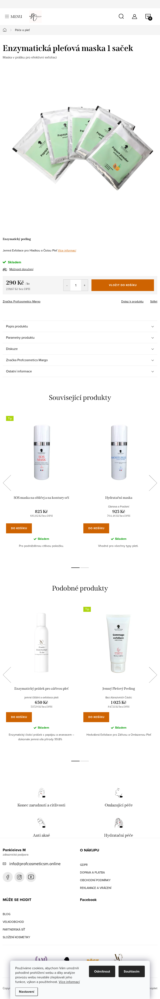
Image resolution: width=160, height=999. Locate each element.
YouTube (31, 877)
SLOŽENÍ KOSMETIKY (16, 937)
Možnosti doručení (21, 269)
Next (153, 483)
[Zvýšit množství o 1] (84, 285)
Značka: (21, 301)
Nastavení (26, 991)
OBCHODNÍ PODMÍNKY (95, 880)
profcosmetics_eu (19, 877)
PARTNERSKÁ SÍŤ (14, 929)
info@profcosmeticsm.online (35, 864)
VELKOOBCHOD (13, 922)
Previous (7, 483)
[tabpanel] (41, 487)
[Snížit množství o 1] (67, 285)
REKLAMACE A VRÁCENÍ (95, 888)
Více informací (69, 981)
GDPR (84, 865)
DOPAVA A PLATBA (92, 872)
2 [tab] (84, 567)
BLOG (6, 914)
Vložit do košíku (123, 285)
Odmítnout (102, 971)
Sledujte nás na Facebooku (8, 877)
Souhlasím (132, 971)
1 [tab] (75, 567)
